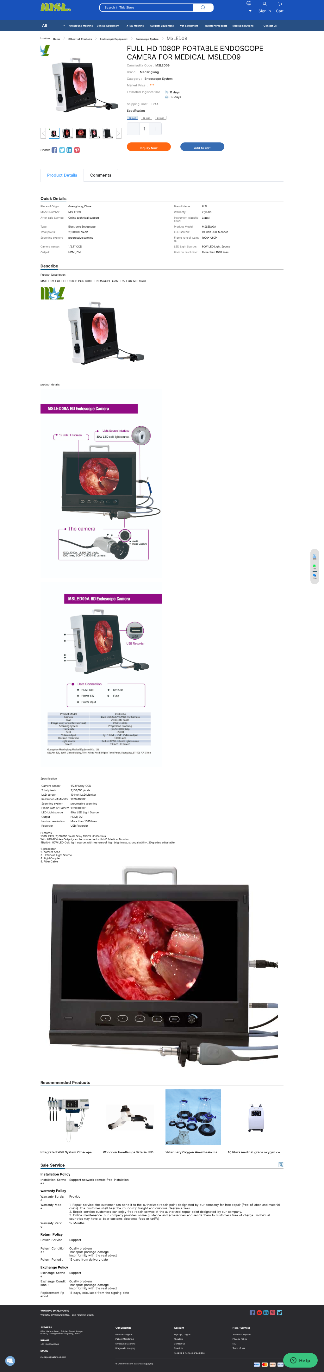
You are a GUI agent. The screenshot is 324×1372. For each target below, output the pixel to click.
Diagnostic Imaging (125, 1348)
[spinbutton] (144, 128)
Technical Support (242, 1334)
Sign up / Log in (182, 1334)
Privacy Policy (240, 1339)
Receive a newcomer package (189, 1353)
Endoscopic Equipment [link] (114, 39)
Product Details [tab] (62, 175)
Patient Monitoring (124, 1339)
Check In (178, 1348)
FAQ (234, 1344)
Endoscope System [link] (147, 39)
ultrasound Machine (125, 1344)
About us (178, 1339)
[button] (133, 129)
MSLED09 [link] (177, 38)
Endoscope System (159, 78)
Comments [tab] (100, 175)
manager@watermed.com (53, 1357)
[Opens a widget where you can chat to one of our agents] (300, 1361)
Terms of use (239, 1348)
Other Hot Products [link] (80, 39)
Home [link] (56, 39)
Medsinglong (149, 72)
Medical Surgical (124, 1334)
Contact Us (179, 1344)
